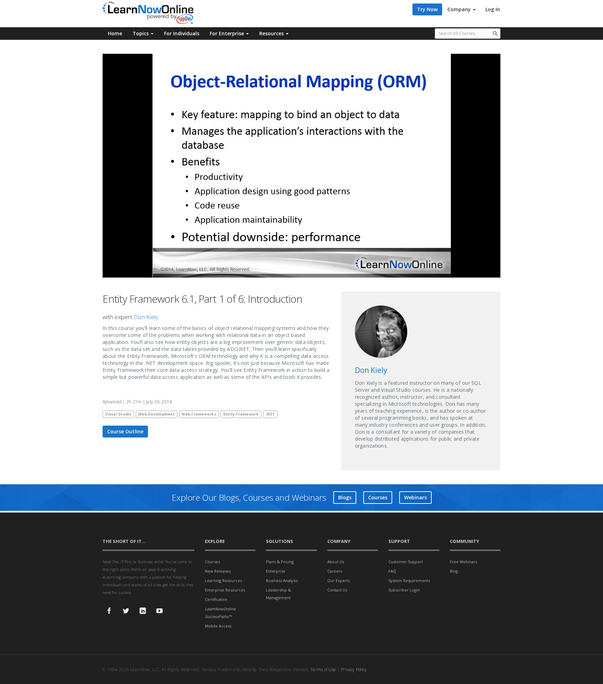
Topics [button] (141, 33)
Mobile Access (218, 625)
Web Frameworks (198, 414)
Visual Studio (118, 414)
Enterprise (275, 571)
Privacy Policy (354, 669)
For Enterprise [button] (227, 33)
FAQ (392, 571)
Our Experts (338, 580)
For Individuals (181, 33)
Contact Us (337, 590)
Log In (492, 9)
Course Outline (125, 431)
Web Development (156, 414)
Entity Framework (241, 414)
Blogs (344, 497)
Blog (454, 571)
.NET (270, 414)
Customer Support (405, 561)
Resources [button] (272, 33)
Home (115, 33)
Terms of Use (323, 669)
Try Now (427, 9)
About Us (335, 561)
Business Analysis (282, 580)
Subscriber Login (404, 590)
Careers (334, 571)
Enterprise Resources (225, 590)
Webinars (415, 497)
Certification (216, 599)
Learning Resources (223, 580)
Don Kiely (146, 317)
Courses (377, 497)
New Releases (218, 571)
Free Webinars (463, 561)
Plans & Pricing (280, 561)
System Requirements (409, 580)
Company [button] (459, 9)
